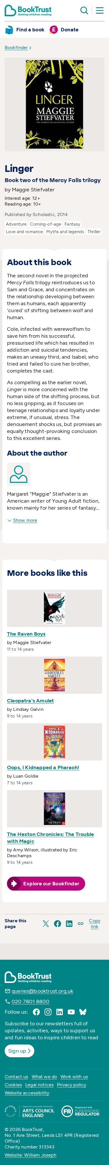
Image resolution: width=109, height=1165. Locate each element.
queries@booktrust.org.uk (42, 991)
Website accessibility (27, 1093)
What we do (44, 1076)
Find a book (30, 29)
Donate (69, 29)
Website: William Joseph (30, 1155)
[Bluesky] (82, 1011)
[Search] (84, 10)
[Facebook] (36, 1011)
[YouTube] (71, 1011)
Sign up (17, 1051)
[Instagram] (47, 1011)
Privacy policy (71, 1084)
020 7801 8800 (30, 1001)
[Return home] (28, 10)
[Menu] (99, 10)
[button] (45, 923)
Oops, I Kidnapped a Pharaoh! (43, 767)
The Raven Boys (26, 634)
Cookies (13, 1084)
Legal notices (39, 1084)
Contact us (16, 1076)
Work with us (74, 1076)
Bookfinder (16, 47)
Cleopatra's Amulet (30, 700)
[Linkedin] (59, 1011)
